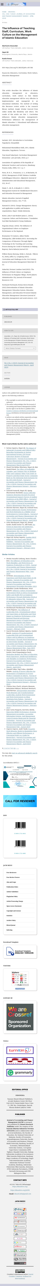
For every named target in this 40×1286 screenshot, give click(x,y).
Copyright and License (14, 911)
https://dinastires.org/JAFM (20, 1190)
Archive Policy (11, 920)
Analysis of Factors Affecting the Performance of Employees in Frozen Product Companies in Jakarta (20, 673)
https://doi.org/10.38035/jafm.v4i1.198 (19, 67)
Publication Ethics (12, 887)
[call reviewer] (20, 807)
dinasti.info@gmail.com (22, 1194)
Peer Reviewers (11, 872)
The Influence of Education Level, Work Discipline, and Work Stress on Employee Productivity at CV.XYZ (20, 563)
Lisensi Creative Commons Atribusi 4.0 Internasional (21, 1276)
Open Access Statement (14, 906)
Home (4, 12)
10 (14, 748)
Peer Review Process (13, 877)
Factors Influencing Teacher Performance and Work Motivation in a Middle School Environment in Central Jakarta (21, 512)
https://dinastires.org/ (20, 1187)
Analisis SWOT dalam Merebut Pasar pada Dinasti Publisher (21, 539)
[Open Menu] (2, 4)
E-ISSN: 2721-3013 (20, 833)
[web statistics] (20, 988)
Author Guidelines (12, 892)
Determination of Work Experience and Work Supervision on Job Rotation (21, 578)
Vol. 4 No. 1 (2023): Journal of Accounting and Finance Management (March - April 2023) (18, 16)
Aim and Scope (11, 882)
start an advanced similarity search (24, 753)
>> (18, 748)
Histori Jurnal (11, 925)
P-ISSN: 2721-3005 (20, 853)
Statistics (9, 916)
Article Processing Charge (15, 901)
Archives (11, 12)
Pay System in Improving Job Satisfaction (20, 526)
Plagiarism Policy (12, 896)
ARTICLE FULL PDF (11, 309)
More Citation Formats (13, 348)
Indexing (9, 930)
